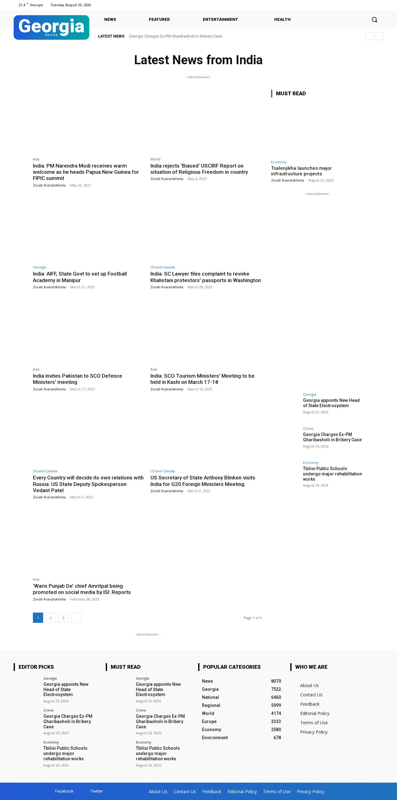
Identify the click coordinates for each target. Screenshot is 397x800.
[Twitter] (379, 5)
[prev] (369, 36)
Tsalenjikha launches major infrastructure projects (301, 171)
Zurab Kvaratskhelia (49, 185)
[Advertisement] (317, 290)
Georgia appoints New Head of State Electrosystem (331, 403)
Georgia (39, 267)
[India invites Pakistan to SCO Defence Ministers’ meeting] (88, 331)
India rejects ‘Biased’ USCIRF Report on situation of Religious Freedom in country (199, 169)
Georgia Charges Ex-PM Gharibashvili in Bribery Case (332, 437)
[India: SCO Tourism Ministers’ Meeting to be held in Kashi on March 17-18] (206, 331)
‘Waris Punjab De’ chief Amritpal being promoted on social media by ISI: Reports (82, 589)
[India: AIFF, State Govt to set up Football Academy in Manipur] (88, 230)
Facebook (64, 791)
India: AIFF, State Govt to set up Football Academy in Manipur (80, 277)
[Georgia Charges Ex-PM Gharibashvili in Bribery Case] (285, 441)
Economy (279, 162)
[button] (374, 20)
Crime (308, 428)
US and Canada (162, 267)
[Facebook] (372, 5)
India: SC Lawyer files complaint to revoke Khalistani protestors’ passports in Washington (205, 277)
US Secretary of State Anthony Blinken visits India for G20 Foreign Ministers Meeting (202, 480)
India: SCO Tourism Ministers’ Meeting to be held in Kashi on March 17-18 (202, 379)
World (155, 159)
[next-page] (76, 618)
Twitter (97, 791)
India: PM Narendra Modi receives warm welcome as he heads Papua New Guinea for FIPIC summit (86, 172)
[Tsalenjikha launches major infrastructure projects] (317, 129)
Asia (36, 159)
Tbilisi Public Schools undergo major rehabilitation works (186, 36)
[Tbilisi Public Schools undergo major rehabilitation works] (285, 475)
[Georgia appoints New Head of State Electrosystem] (285, 406)
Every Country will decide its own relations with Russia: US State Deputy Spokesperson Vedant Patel (88, 483)
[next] (379, 36)
